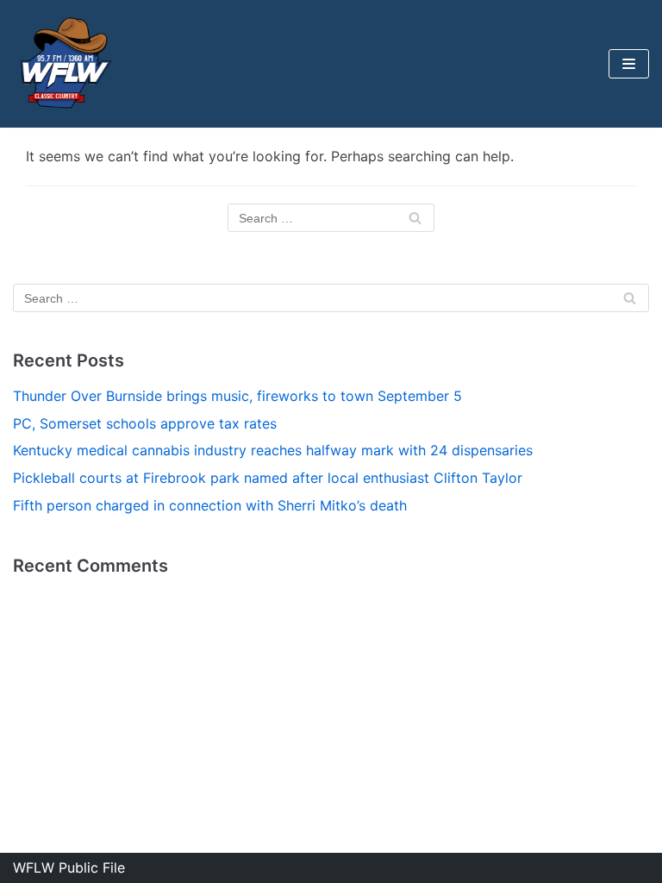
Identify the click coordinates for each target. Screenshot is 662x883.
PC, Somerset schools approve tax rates (145, 423)
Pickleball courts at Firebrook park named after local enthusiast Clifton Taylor (267, 477)
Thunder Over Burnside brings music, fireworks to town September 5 (237, 395)
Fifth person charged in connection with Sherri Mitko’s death (210, 505)
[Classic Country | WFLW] (64, 64)
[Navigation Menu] (629, 63)
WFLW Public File (69, 867)
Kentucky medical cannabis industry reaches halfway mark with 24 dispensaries (273, 450)
